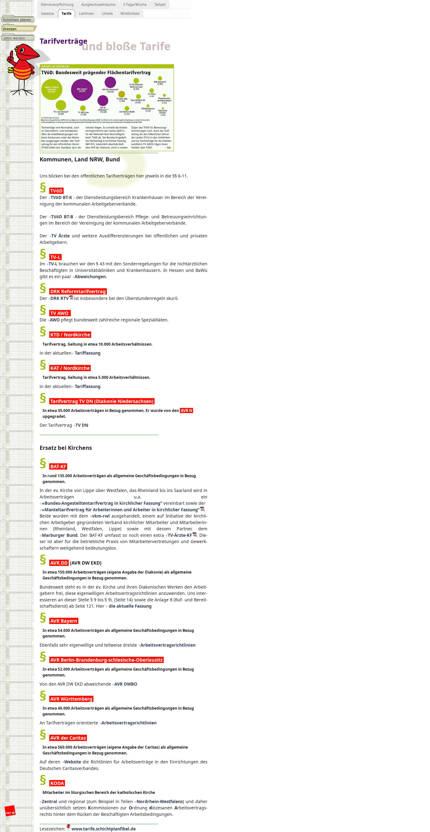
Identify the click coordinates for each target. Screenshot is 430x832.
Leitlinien (86, 13)
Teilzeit (160, 4)
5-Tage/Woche (135, 4)
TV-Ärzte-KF (180, 535)
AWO (55, 320)
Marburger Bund (59, 535)
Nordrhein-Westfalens (160, 801)
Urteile (107, 13)
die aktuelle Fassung (130, 606)
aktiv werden (19, 37)
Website (72, 762)
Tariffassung (87, 353)
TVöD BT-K (61, 197)
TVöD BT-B (62, 217)
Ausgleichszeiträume (98, 4)
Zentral (49, 801)
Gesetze (47, 13)
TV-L (53, 264)
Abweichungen (90, 277)
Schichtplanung (19, 18)
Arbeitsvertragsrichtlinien (168, 645)
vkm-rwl (101, 516)
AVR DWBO (125, 684)
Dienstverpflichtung (57, 4)
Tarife (66, 13)
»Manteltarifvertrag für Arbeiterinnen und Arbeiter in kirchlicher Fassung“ (121, 510)
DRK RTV (59, 298)
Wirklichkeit (130, 13)
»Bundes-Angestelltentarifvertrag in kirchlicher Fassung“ (102, 503)
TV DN (81, 425)
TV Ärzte (60, 236)
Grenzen (19, 27)
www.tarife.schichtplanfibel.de (103, 829)
